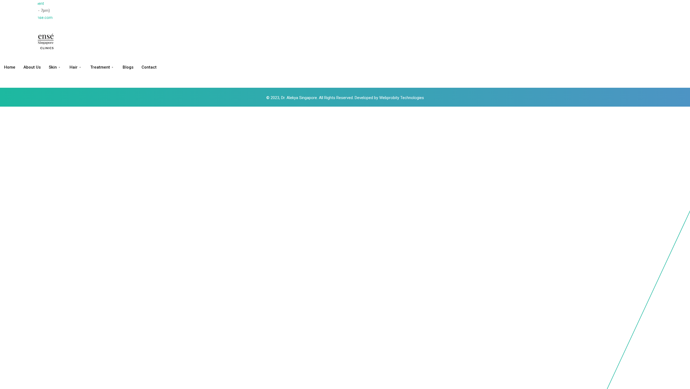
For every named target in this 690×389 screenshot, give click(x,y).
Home (9, 67)
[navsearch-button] (1, 84)
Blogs (128, 67)
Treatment (100, 67)
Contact (149, 67)
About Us (32, 67)
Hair (74, 67)
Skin (53, 67)
